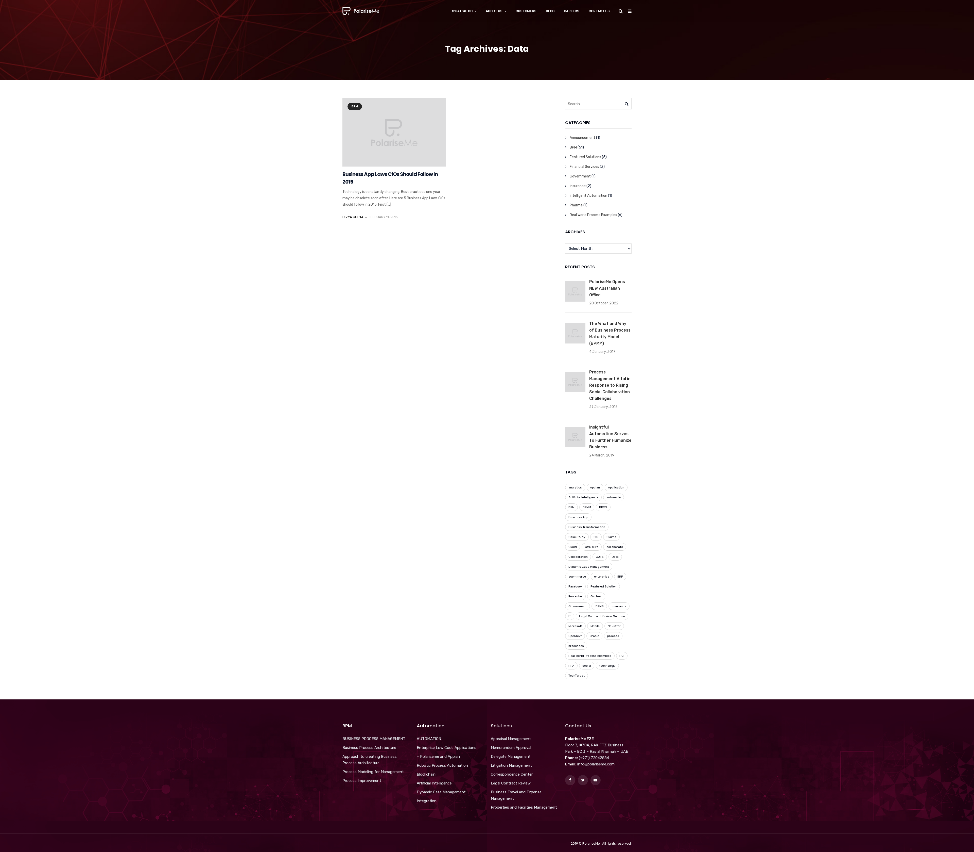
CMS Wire (591, 547)
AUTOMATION (429, 738)
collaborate (614, 547)
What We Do (462, 11)
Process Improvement (361, 780)
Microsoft (575, 626)
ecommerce (577, 576)
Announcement (582, 138)
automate (613, 497)
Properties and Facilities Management (524, 807)
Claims (611, 537)
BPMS (603, 507)
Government (580, 176)
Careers (571, 11)
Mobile (595, 626)
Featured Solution (603, 586)
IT (569, 616)
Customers (526, 11)
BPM (355, 106)
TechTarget (576, 675)
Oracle (594, 636)
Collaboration (578, 557)
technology (607, 665)
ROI (621, 656)
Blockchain (426, 774)
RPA (571, 665)
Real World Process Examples (593, 215)
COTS (600, 557)
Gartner (596, 596)
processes (576, 646)
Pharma (576, 205)
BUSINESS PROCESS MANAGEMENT (373, 738)
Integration (427, 801)
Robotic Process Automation (442, 765)
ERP (620, 576)
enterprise (601, 576)
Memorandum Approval (511, 747)
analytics (575, 487)
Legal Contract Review (511, 783)
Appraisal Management (511, 738)
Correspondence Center (512, 774)
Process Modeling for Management (373, 771)
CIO (596, 537)
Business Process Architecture (369, 747)
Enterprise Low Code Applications (446, 747)
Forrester (575, 596)
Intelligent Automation (588, 195)
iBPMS (599, 606)
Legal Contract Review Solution (602, 616)
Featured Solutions (585, 157)
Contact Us (599, 11)
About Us (494, 11)
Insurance (578, 186)
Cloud (572, 547)
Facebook (575, 586)
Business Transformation (586, 527)
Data (615, 557)
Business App (578, 517)
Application (616, 487)
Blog (550, 11)
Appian (595, 487)
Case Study (576, 537)
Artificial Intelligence (583, 497)
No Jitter (614, 626)
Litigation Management (511, 765)
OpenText (575, 636)
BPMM (587, 507)
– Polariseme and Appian (438, 756)
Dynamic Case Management (588, 566)
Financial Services (584, 167)
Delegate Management (511, 756)
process (613, 636)
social (586, 665)
